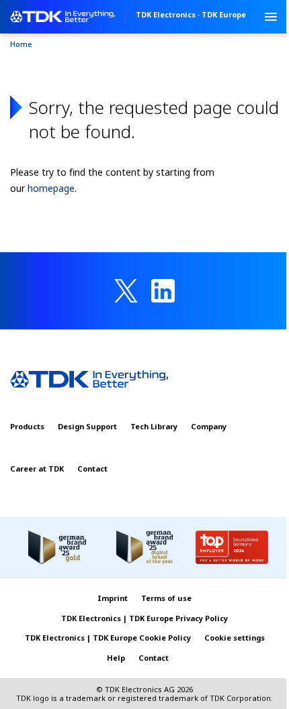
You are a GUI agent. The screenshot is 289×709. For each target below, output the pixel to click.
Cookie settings (234, 638)
